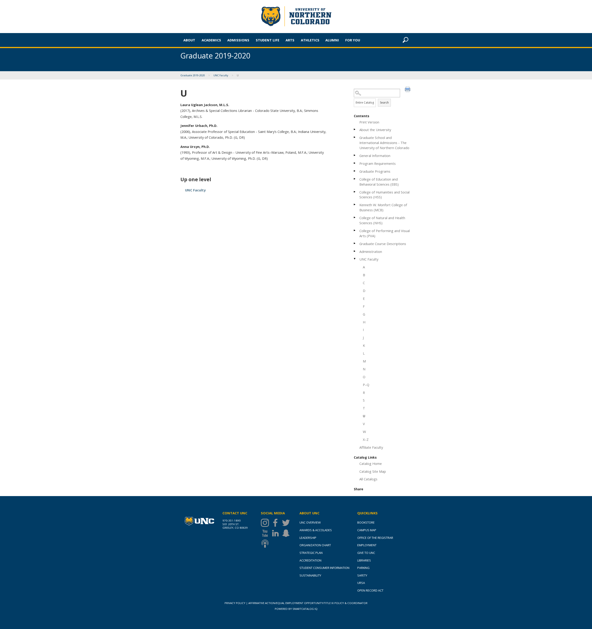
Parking (363, 568)
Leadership (307, 538)
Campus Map (366, 530)
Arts (290, 40)
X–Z (366, 439)
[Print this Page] (408, 89)
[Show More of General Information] (355, 155)
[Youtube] (266, 533)
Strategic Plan (311, 553)
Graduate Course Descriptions (382, 243)
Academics (211, 40)
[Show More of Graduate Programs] (355, 171)
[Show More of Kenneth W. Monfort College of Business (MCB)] (355, 204)
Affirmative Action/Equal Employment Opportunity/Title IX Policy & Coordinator (307, 603)
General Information (374, 155)
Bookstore (366, 522)
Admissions (238, 40)
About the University (375, 129)
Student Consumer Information (324, 568)
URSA (361, 583)
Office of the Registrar (375, 538)
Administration (370, 251)
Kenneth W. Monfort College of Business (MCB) (383, 207)
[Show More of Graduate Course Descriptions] (355, 243)
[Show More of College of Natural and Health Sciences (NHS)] (355, 217)
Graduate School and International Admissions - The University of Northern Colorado (384, 142)
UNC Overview (310, 522)
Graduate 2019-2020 (192, 75)
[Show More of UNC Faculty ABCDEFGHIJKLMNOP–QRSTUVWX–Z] (355, 259)
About (189, 40)
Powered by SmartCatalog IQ (296, 609)
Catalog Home (370, 463)
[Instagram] (266, 523)
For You (352, 40)
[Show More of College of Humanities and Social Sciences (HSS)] (355, 192)
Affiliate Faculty (371, 447)
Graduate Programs (374, 171)
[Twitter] (287, 523)
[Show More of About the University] (355, 129)
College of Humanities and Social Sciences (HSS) (384, 194)
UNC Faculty (220, 75)
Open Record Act (370, 590)
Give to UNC (366, 553)
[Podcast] (266, 544)
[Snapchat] (287, 533)
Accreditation (310, 560)
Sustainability (310, 575)
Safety (362, 575)
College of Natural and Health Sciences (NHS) (382, 220)
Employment (366, 545)
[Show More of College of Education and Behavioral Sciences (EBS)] (355, 179)
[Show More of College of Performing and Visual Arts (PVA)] (355, 230)
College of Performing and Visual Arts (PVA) (384, 233)
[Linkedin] (276, 533)
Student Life (267, 40)
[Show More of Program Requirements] (355, 163)
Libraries (364, 560)
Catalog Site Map (372, 471)
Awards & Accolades (315, 530)
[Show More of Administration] (355, 251)
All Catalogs (368, 479)
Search (384, 102)
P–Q (366, 384)
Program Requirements (377, 163)
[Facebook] (276, 523)
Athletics (310, 40)
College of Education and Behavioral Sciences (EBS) (379, 182)
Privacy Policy (235, 603)
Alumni (332, 40)
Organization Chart (315, 545)
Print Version (369, 122)
